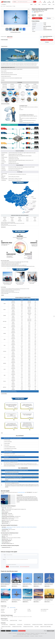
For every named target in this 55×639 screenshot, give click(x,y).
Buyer (35, 4)
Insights (46, 633)
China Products (14, 633)
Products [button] (14, 1)
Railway (15, 610)
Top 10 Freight (37, 626)
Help (39, 4)
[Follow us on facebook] (47, 630)
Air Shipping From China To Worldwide (37, 624)
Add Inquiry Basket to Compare (15, 32)
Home (1, 6)
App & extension (44, 4)
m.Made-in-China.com (29, 634)
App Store (3, 630)
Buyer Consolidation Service (44, 609)
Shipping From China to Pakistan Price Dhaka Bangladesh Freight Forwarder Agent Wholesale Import (27, 600)
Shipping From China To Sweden (48, 624)
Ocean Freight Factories (27, 624)
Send (7, 566)
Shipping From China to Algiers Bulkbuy (45, 626)
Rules (53, 4)
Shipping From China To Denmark (6, 626)
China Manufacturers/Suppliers (20, 633)
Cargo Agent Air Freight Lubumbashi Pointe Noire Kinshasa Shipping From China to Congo (16, 584)
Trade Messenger (14, 630)
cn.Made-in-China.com (35, 634)
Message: (4, 559)
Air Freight (13, 6)
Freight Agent (2, 609)
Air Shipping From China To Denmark (28, 626)
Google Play (8, 630)
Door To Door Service (43, 610)
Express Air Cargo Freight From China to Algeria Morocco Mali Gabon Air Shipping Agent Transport (49, 600)
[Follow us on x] (48, 630)
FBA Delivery (2, 610)
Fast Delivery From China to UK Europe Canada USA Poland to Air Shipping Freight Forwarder (16, 600)
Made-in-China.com (24, 634)
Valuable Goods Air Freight (13, 620)
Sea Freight (15, 609)
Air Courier (20, 620)
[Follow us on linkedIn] (53, 630)
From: (5, 554)
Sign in (53, 2)
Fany (15, 612)
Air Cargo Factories (19, 624)
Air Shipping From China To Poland (16, 626)
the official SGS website (21, 492)
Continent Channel (37, 633)
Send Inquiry (37, 18)
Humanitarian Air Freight (5, 620)
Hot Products (10, 633)
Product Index (42, 633)
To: (5, 557)
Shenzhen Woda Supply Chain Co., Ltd (39, 11)
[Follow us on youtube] (51, 630)
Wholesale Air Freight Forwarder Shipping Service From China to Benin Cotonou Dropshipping (38, 584)
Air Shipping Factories (12, 624)
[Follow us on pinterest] (52, 630)
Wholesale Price (32, 633)
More (1, 628)
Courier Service (3, 612)
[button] (32, 1)
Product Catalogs (13, 607)
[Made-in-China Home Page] (5, 2)
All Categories (4, 4)
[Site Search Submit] (34, 2)
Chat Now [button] (49, 18)
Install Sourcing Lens (22, 630)
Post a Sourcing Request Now (24, 566)
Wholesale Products (27, 633)
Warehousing (29, 610)
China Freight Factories (5, 624)
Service (4, 6)
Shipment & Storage (9, 6)
